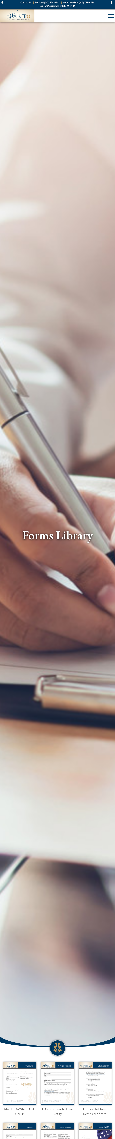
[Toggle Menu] (111, 16)
